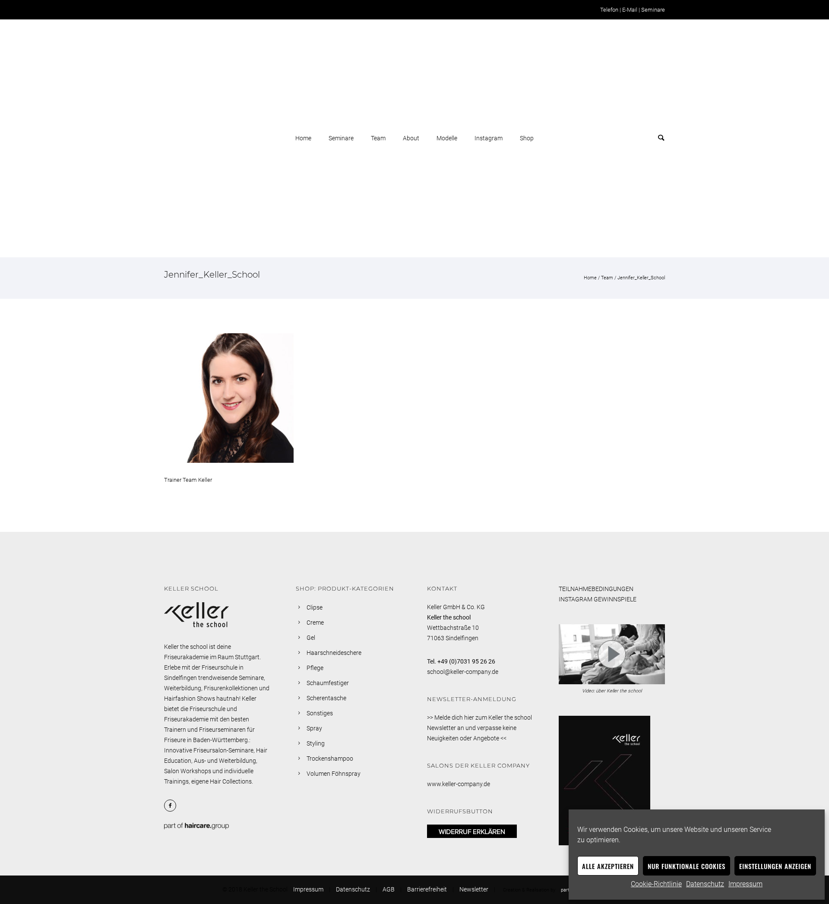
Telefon (609, 9)
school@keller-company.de (462, 671)
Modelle (447, 138)
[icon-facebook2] (172, 806)
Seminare (653, 9)
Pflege (315, 667)
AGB (389, 889)
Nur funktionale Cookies (686, 866)
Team (378, 138)
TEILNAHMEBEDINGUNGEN (596, 588)
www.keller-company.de (458, 784)
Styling (316, 743)
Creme (315, 622)
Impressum (745, 884)
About (411, 138)
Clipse (315, 607)
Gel (311, 637)
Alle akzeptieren (608, 866)
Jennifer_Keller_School (641, 278)
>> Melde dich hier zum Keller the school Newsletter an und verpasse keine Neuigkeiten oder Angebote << (479, 728)
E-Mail (629, 9)
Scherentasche (326, 698)
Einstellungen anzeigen (775, 866)
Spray (314, 728)
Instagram (489, 138)
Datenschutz (705, 884)
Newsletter (473, 889)
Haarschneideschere (334, 652)
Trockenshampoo (330, 758)
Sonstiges (320, 713)
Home (303, 138)
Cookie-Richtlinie (656, 884)
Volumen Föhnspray (334, 773)
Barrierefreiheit (427, 889)
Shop (527, 138)
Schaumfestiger (328, 683)
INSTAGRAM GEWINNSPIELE (597, 599)
